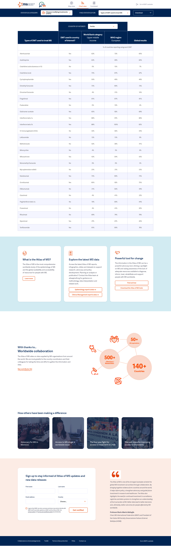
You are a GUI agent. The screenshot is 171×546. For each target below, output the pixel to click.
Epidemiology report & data (85, 289)
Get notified (78, 510)
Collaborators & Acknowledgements (29, 541)
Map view (71, 6)
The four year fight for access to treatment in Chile (102, 443)
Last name (61, 487)
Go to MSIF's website (146, 4)
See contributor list (25, 369)
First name (29, 487)
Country (60, 497)
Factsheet (94, 6)
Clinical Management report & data (84, 295)
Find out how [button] (131, 283)
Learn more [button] (29, 278)
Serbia (92, 26)
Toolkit (46, 541)
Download (139, 13)
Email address (30, 497)
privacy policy (31, 512)
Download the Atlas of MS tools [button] (132, 288)
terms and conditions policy (45, 512)
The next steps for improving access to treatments (137, 443)
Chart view (82, 6)
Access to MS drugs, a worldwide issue (65, 443)
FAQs (73, 541)
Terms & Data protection (60, 541)
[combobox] (73, 501)
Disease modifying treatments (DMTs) (57, 13)
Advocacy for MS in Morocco (29, 443)
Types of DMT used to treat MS (111, 13)
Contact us (82, 541)
